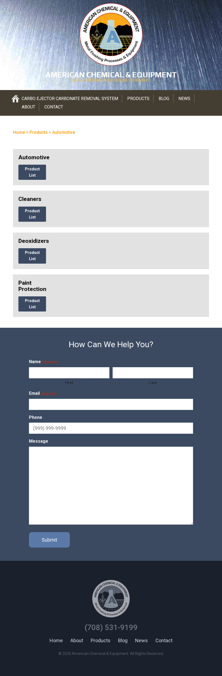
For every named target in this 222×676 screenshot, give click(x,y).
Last (153, 382)
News (184, 98)
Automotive (34, 157)
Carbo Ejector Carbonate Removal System (70, 98)
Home (56, 640)
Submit (49, 540)
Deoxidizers (33, 241)
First (69, 382)
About (28, 107)
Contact (53, 107)
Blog (164, 98)
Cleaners (29, 199)
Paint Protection (32, 286)
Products (138, 98)
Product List (32, 172)
